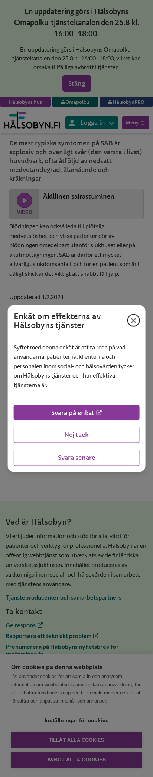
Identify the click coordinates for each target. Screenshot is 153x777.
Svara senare (76, 457)
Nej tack (76, 434)
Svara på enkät (72, 412)
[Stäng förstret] (133, 320)
